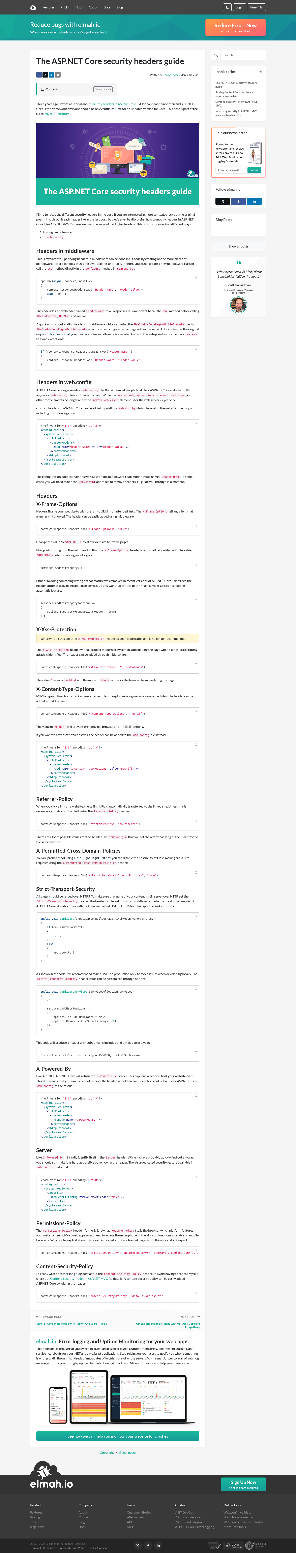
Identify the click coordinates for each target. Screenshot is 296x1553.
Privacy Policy (57, 1548)
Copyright (107, 1452)
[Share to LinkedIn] (51, 75)
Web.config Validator (238, 1512)
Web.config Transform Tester (243, 1522)
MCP (130, 1527)
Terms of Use (38, 1548)
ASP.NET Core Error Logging (194, 1527)
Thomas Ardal (171, 75)
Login (239, 7)
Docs (107, 7)
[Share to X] (45, 75)
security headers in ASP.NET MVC (114, 104)
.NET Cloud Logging (188, 1522)
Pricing (65, 7)
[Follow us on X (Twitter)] (222, 201)
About (93, 7)
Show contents (103, 89)
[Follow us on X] (138, 1546)
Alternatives (135, 1517)
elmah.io (46, 1341)
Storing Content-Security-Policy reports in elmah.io (234, 94)
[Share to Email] (58, 75)
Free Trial (256, 7)
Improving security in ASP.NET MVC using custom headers (236, 113)
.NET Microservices (188, 1517)
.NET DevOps (184, 1512)
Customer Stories (139, 1512)
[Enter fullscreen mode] (196, 278)
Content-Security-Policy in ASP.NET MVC (236, 103)
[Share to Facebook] (39, 75)
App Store (37, 1527)
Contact (84, 1517)
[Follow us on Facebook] (238, 201)
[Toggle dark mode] (227, 7)
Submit (254, 170)
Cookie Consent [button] (98, 1548)
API (129, 1522)
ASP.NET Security (57, 113)
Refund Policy (77, 1548)
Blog (120, 7)
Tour (79, 7)
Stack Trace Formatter (239, 1517)
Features (48, 7)
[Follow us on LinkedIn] (254, 201)
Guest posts (127, 1452)
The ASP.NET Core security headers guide (236, 84)
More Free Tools (235, 1527)
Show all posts (238, 246)
